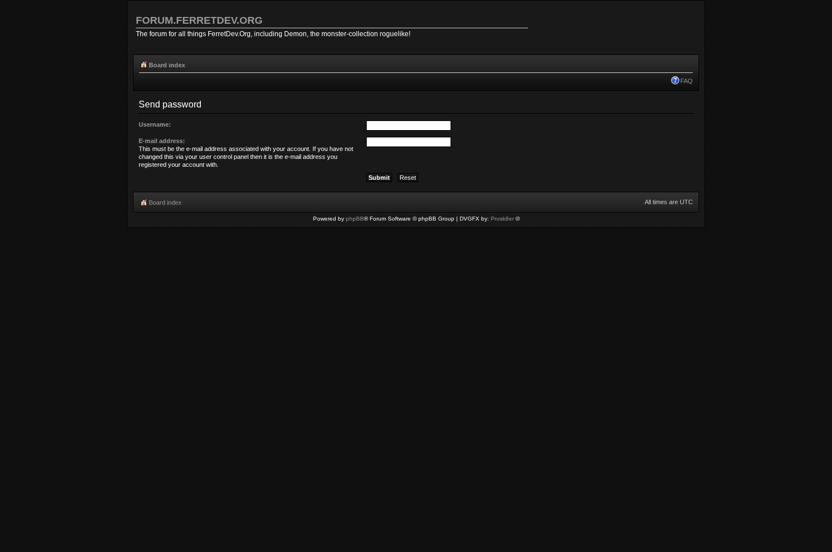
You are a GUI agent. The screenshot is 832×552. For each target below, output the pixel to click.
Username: (155, 124)
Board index (167, 65)
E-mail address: (162, 140)
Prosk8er (502, 218)
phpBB (355, 218)
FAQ (686, 80)
